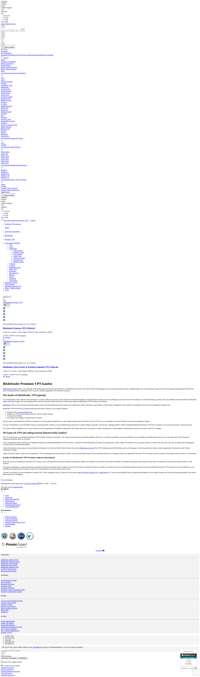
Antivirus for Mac (19, 258)
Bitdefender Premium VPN (12, 389)
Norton (11, 277)
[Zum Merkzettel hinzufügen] (6, 305)
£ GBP (5, 18)
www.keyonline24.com (24, 412)
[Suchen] (23, 30)
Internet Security (18, 252)
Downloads (49, 55)
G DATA (12, 265)
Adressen (23, 55)
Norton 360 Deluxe (7, 623)
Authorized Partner (11, 520)
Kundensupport (10, 524)
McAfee (12, 275)
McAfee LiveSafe (7, 604)
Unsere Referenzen (11, 519)
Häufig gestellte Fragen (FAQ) (15, 522)
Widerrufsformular (11, 503)
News (7, 290)
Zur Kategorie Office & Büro (11, 147)
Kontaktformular (17, 487)
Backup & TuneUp (11, 282)
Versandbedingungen (12, 507)
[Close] (1, 660)
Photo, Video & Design (12, 288)
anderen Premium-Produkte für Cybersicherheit (92, 472)
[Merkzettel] (2, 40)
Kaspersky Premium (7, 588)
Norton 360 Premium (8, 625)
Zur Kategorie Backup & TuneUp (12, 138)
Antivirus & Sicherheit (12, 243)
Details (7, 337)
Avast (11, 247)
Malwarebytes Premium (8, 571)
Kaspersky (12, 271)
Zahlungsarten (32, 55)
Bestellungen (41, 55)
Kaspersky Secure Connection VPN (13, 590)
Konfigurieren (23, 658)
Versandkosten (37, 647)
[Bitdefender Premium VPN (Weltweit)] (12, 302)
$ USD (5, 20)
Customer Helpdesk (31, 483)
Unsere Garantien (11, 517)
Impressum (8, 497)
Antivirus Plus (18, 250)
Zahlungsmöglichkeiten (12, 505)
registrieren (7, 53)
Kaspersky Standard (7, 584)
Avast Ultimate (6, 582)
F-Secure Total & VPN (8, 603)
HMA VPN (13, 269)
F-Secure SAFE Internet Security (12, 601)
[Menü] (3, 26)
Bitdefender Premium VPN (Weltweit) (19, 328)
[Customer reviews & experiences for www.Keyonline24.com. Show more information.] (188, 659)
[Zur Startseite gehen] (8, 24)
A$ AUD (6, 16)
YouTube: (99, 550)
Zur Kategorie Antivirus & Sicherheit (13, 73)
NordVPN (12, 279)
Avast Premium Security (9, 580)
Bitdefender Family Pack (9, 565)
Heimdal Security (15, 267)
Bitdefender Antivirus (87, 448)
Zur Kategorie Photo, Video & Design (13, 180)
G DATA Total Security (8, 569)
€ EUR (5, 22)
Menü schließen (9, 47)
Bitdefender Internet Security (10, 562)
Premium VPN (18, 260)
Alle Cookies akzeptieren (9, 658)
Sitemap (7, 526)
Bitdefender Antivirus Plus (9, 560)
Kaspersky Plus (6, 586)
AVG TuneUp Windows (9, 629)
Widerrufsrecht (10, 501)
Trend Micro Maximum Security (11, 627)
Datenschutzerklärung (12, 499)
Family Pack (17, 256)
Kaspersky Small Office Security (11, 592)
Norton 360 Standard (8, 621)
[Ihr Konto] (3, 43)
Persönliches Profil (14, 55)
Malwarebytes (13, 273)
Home (7, 227)
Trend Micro (13, 281)
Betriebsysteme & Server (13, 286)
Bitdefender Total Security (9, 563)
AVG (11, 245)
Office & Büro (10, 284)
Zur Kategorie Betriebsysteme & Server (14, 165)
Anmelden (4, 51)
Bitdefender (13, 249)
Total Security (17, 254)
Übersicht (4, 55)
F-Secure (12, 264)
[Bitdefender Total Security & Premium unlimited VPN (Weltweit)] (13, 341)
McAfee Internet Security (9, 608)
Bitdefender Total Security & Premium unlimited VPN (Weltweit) (30, 367)
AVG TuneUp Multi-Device (10, 631)
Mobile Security (18, 262)
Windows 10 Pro (6, 632)
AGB (7, 495)
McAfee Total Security (8, 606)
